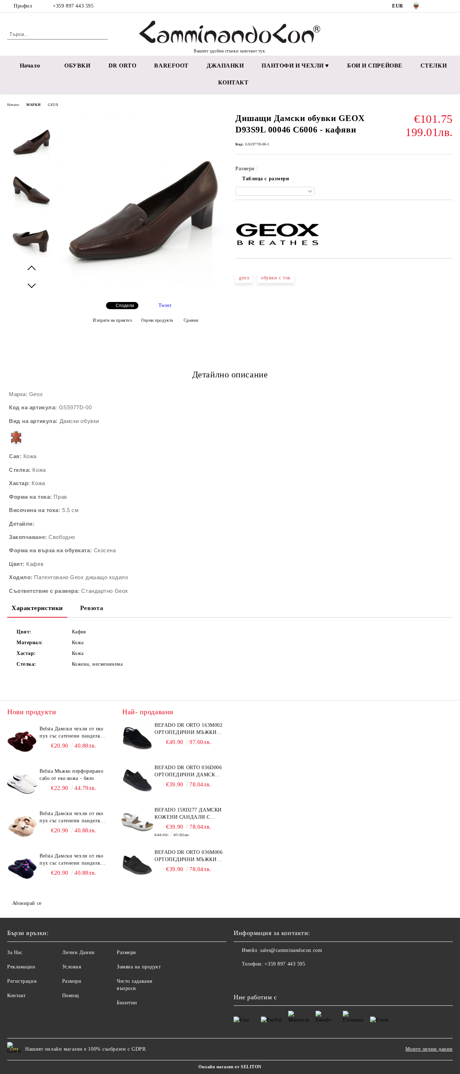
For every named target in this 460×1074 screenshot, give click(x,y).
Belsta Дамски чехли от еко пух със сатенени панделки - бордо (73, 733)
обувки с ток (276, 277)
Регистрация (21, 981)
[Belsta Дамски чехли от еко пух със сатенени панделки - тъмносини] (22, 868)
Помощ (70, 995)
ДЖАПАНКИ (225, 65)
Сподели (125, 305)
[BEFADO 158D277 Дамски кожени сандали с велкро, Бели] (137, 822)
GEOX (53, 105)
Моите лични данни (429, 1049)
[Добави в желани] (249, 212)
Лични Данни (78, 952)
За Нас (14, 952)
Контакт (16, 995)
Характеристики (37, 608)
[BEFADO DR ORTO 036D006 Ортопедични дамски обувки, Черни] (137, 780)
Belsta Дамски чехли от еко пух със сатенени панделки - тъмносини (73, 860)
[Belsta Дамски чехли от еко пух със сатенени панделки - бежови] (22, 826)
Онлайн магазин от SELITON (230, 1066)
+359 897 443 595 (73, 6)
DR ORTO (123, 65)
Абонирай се (27, 903)
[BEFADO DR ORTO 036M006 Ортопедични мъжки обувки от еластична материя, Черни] (137, 865)
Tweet (165, 305)
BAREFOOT (171, 65)
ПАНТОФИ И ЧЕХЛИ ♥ (295, 65)
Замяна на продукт (139, 967)
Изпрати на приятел (112, 320)
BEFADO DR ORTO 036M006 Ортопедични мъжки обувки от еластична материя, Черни (188, 856)
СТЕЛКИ (433, 65)
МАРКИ (33, 105)
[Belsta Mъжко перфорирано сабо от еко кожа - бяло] (22, 784)
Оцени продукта (157, 320)
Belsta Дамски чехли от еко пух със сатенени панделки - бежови (73, 817)
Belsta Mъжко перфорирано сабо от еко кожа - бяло (71, 774)
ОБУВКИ (77, 65)
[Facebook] (438, 6)
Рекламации (21, 967)
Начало (30, 65)
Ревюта (91, 608)
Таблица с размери (265, 178)
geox (244, 277)
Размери (72, 981)
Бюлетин (127, 1002)
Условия (71, 967)
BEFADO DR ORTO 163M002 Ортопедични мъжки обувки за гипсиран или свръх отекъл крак (188, 729)
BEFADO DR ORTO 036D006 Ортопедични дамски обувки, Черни (188, 771)
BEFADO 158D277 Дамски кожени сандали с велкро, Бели (188, 814)
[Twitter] (449, 6)
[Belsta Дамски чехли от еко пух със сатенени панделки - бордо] (22, 741)
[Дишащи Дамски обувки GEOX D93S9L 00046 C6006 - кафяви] (143, 284)
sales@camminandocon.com (291, 950)
